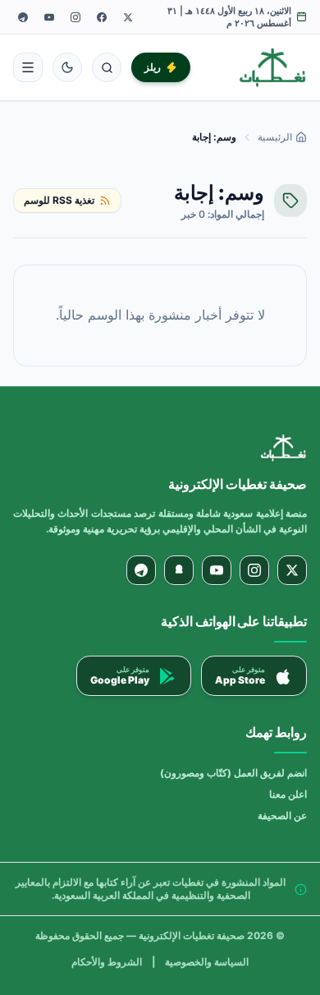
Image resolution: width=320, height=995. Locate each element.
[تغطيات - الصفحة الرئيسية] (273, 67)
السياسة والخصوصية (207, 962)
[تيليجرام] (23, 17)
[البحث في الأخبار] (106, 67)
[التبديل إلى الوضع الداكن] (67, 67)
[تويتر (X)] (128, 17)
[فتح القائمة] (28, 67)
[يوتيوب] (49, 17)
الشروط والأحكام (106, 962)
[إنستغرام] (75, 17)
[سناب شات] (179, 570)
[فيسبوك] (102, 17)
